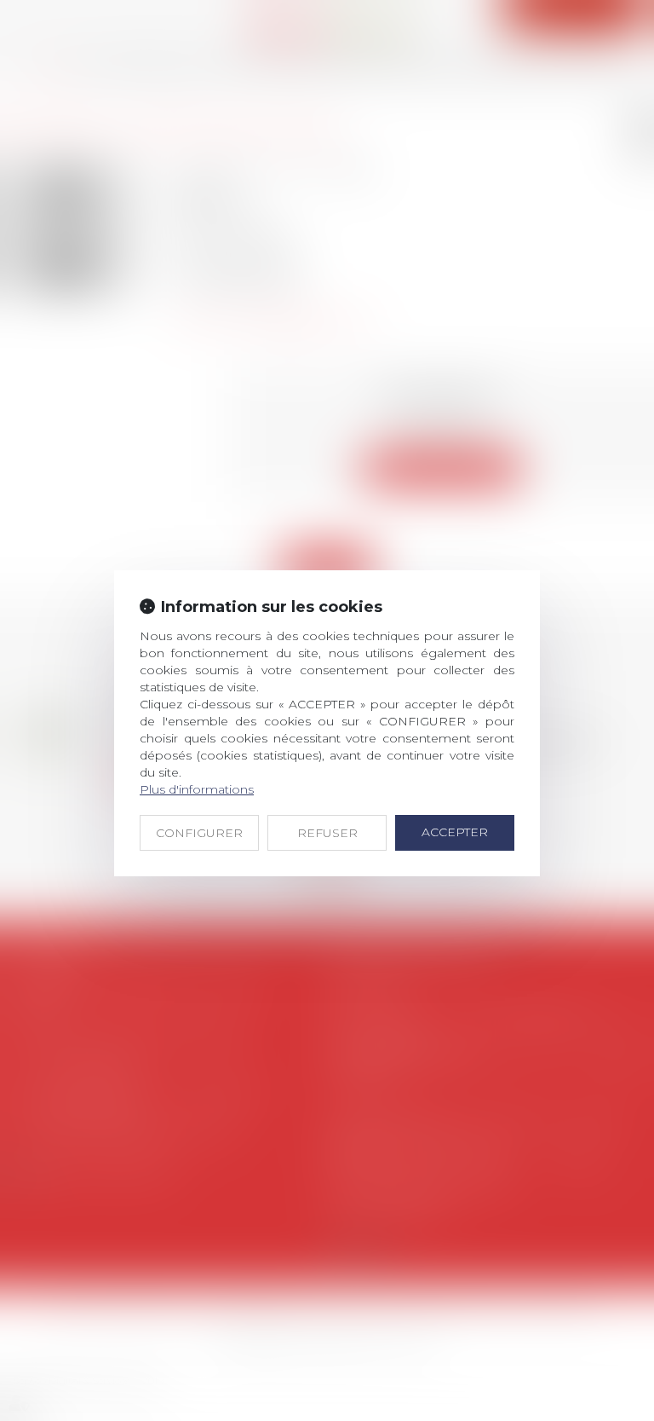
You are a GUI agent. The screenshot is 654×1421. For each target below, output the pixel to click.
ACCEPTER (455, 832)
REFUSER (327, 832)
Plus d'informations (197, 789)
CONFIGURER (199, 832)
